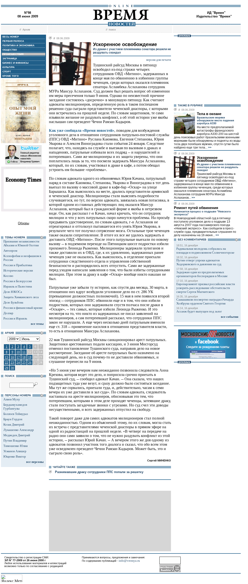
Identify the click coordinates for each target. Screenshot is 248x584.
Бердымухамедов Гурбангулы (15, 406)
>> (209, 147)
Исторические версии (18, 270)
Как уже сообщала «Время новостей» (81, 130)
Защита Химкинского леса (21, 297)
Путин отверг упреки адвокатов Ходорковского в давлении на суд (198, 262)
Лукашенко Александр (18, 430)
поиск (112, 29)
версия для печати (158, 60)
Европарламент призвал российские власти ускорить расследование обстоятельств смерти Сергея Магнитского (205, 288)
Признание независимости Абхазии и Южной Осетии (21, 243)
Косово (8, 276)
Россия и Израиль (15, 318)
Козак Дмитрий (13, 424)
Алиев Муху (11, 399)
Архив (26, 29)
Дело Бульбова (13, 302)
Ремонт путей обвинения (196, 208)
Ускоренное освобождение (210, 159)
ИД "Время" (216, 13)
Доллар (8, 313)
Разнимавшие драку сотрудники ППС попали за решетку (99, 472)
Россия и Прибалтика (17, 265)
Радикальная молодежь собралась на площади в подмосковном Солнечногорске (205, 250)
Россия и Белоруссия (17, 281)
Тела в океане (209, 114)
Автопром (10, 250)
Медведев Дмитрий (16, 435)
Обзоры (23, 223)
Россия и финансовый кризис (23, 308)
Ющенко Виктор (14, 456)
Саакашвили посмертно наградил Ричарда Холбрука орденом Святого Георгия (205, 301)
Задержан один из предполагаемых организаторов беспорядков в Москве (202, 274)
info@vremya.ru (129, 560)
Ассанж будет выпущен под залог (199, 311)
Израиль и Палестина (17, 286)
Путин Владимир (15, 440)
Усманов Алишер (14, 451)
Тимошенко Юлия (15, 446)
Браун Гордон (12, 419)
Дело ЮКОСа (12, 292)
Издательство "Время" (214, 16)
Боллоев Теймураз (15, 414)
